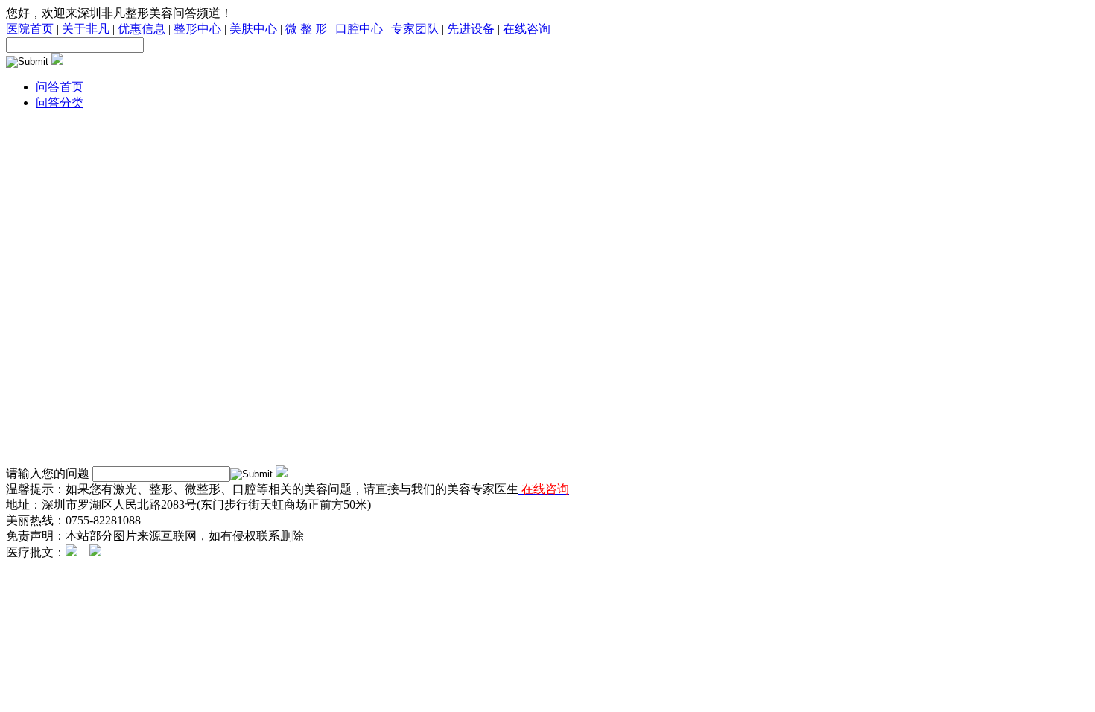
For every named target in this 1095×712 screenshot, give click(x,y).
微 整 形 (306, 28)
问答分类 (59, 102)
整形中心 (197, 28)
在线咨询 (526, 28)
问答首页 (59, 86)
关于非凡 (86, 28)
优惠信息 (141, 28)
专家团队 (415, 28)
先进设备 (471, 28)
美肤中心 (253, 28)
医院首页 (30, 28)
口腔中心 (359, 28)
